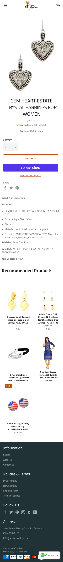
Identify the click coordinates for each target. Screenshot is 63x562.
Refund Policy (10, 486)
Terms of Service (11, 495)
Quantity (7, 140)
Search (6, 455)
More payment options (30, 175)
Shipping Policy (10, 490)
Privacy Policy (10, 481)
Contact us (8, 464)
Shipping (20, 125)
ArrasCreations (16, 548)
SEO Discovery (21, 551)
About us (7, 460)
